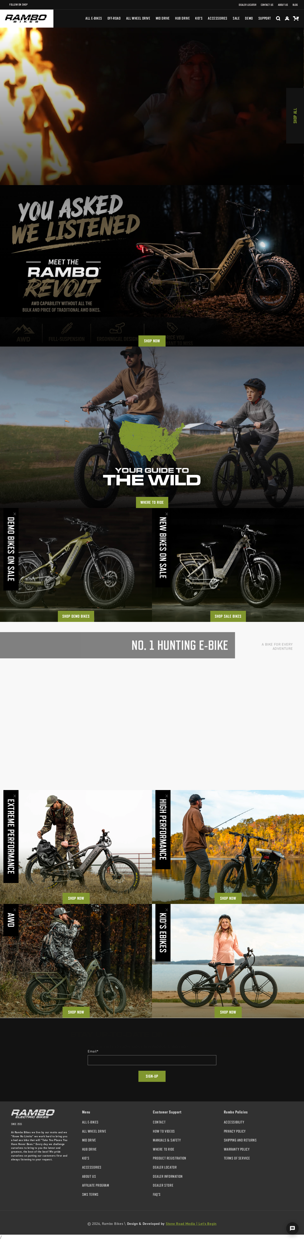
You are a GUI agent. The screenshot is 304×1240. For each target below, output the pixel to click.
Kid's (85, 1158)
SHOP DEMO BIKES (76, 616)
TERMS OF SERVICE (237, 1158)
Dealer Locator (247, 4)
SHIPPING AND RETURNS (240, 1140)
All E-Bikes (90, 1122)
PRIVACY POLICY (235, 1131)
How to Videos (164, 1131)
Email (93, 1051)
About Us (283, 4)
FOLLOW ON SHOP (18, 4)
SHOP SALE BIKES (228, 616)
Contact (159, 1122)
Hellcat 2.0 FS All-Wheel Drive (257, 762)
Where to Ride (152, 502)
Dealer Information (168, 1176)
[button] (217, 18)
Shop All (295, 116)
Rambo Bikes (112, 1223)
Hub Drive (89, 1149)
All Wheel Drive (94, 1131)
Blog (295, 4)
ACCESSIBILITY (234, 1122)
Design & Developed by (172, 1223)
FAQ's (157, 1194)
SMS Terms (90, 1194)
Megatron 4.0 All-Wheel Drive (189, 760)
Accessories (92, 1167)
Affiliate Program (95, 1186)
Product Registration (169, 1158)
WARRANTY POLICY (237, 1149)
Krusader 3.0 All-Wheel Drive (114, 760)
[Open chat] (292, 1228)
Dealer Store (163, 1186)
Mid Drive (89, 1140)
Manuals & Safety (167, 1140)
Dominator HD (24, 760)
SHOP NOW (152, 341)
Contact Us (267, 4)
